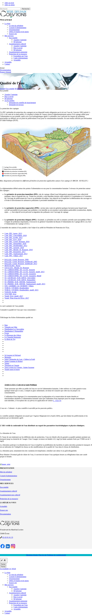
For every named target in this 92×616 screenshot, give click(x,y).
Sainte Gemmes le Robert (13, 361)
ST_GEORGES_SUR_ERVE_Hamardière (19, 280)
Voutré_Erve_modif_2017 (13, 296)
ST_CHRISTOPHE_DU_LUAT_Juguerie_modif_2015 (24, 272)
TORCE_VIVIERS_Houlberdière (16, 288)
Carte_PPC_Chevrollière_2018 (15, 235)
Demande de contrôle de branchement (22, 103)
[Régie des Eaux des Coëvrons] (13, 18)
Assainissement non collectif (10, 495)
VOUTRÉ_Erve (10, 294)
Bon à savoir (8, 97)
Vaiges (6, 363)
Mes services (9, 585)
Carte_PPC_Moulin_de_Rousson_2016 (18, 250)
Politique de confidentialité (56, 555)
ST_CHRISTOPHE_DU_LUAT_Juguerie (19, 270)
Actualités (3, 506)
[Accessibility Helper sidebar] (4, 560)
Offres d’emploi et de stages (19, 581)
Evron (6, 333)
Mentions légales (32, 555)
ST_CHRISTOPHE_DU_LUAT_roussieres (20, 274)
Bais (6, 325)
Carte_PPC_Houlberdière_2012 (15, 246)
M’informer (8, 99)
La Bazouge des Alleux (12, 335)
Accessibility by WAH (8, 569)
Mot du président (6, 472)
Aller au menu (9, 5)
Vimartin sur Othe (10, 327)
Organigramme (5, 480)
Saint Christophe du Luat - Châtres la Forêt (19, 359)
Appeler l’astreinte (11, 94)
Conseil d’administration (17, 577)
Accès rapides (9, 101)
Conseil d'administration (8, 476)
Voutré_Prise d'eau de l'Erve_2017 (16, 298)
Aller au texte (9, 3)
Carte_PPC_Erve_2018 (12, 240)
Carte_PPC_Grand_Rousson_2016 (16, 242)
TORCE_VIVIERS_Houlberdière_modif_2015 (21, 290)
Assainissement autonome (18, 601)
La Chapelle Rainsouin (12, 337)
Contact (7, 613)
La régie (7, 573)
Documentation (5, 70)
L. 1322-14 (57, 401)
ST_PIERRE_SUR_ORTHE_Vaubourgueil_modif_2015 (24, 284)
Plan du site (42, 555)
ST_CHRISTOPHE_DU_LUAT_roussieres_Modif (22, 276)
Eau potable (4, 487)
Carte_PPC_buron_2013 (13, 233)
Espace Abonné (5, 72)
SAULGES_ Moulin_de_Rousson (16, 268)
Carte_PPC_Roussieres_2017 (14, 252)
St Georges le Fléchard (12, 355)
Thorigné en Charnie (11, 365)
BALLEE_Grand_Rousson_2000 (16, 260)
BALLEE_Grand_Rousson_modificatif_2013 (20, 264)
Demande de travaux (16, 105)
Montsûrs (7, 357)
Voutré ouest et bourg (12, 369)
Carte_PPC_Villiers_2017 (13, 256)
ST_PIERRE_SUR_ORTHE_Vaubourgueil (20, 282)
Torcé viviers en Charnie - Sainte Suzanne (19, 367)
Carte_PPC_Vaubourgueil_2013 (15, 254)
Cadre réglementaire (20, 607)
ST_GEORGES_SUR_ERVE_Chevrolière (19, 278)
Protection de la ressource (9, 499)
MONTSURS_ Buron (12, 266)
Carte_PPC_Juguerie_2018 (14, 248)
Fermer (3, 564)
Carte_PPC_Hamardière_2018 (15, 244)
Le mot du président (16, 575)
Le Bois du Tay (9, 339)
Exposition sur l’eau (20, 605)
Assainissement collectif (8, 491)
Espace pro (4, 510)
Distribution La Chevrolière (14, 329)
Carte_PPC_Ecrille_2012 (13, 237)
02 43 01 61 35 (7, 537)
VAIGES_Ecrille (10, 292)
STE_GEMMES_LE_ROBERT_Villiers (19, 286)
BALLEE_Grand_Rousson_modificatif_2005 (20, 262)
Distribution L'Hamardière (13, 331)
